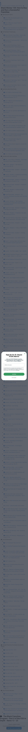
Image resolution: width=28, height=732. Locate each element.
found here (17, 370)
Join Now (14, 374)
